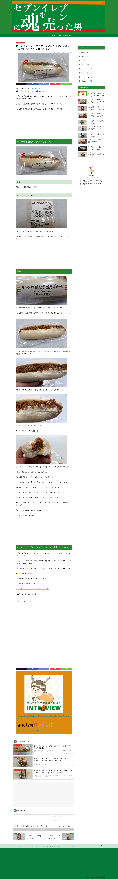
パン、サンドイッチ (20, 42)
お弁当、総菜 (84, 52)
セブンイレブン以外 (86, 69)
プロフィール (29, 877)
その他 (82, 56)
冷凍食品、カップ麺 (86, 81)
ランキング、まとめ (86, 77)
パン (26, 601)
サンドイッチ (19, 601)
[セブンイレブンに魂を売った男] (58, 30)
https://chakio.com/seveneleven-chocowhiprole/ (32, 589)
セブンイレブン (85, 65)
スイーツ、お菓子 (86, 61)
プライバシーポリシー (19, 877)
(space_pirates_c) (38, 88)
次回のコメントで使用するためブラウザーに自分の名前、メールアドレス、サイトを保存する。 (42, 826)
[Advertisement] (44, 125)
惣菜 (30, 601)
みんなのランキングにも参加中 (28, 730)
